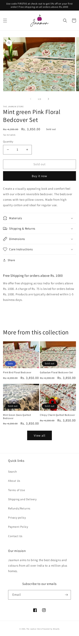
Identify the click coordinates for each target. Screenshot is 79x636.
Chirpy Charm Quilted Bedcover (57, 414)
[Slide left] (30, 98)
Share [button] (11, 260)
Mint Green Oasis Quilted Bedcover (17, 416)
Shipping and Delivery (22, 499)
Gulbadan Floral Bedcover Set (56, 372)
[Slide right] (48, 98)
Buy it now (39, 176)
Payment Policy (18, 527)
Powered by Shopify (51, 629)
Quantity (8, 141)
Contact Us (15, 536)
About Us (14, 481)
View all (39, 435)
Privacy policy (17, 517)
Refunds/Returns (19, 508)
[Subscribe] (66, 595)
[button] (5, 20)
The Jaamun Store (34, 629)
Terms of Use (16, 490)
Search (12, 471)
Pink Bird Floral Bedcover (17, 372)
